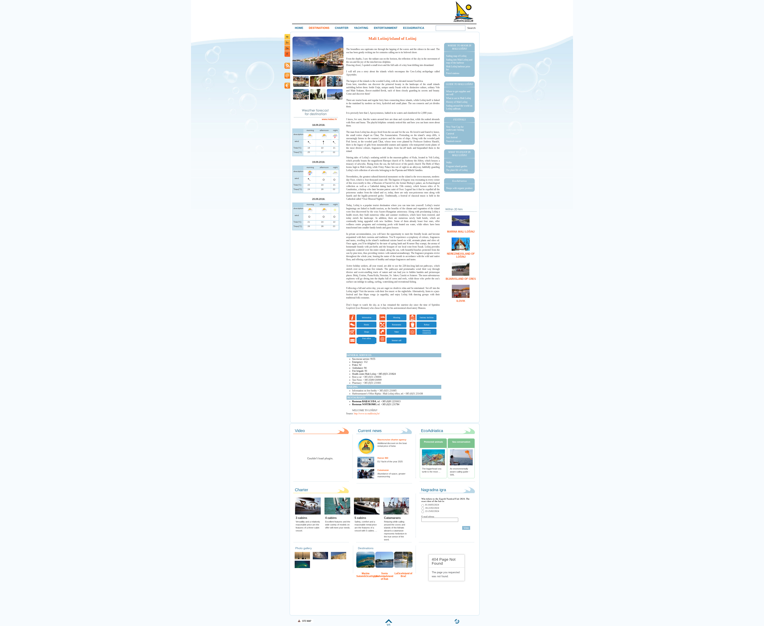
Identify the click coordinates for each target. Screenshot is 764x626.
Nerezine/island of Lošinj (461, 255)
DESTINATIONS (319, 27)
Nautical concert (453, 141)
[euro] (287, 88)
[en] (287, 44)
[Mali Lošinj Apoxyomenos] (318, 99)
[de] (287, 50)
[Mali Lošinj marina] (301, 86)
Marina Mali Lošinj (461, 231)
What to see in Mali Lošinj (458, 98)
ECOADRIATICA (413, 27)
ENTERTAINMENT (386, 27)
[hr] (287, 39)
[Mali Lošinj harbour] (318, 74)
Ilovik (460, 300)
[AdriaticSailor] (320, 559)
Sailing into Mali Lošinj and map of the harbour (459, 61)
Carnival (450, 133)
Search (471, 28)
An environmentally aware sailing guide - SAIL (460, 472)
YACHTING (361, 27)
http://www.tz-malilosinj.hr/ (367, 413)
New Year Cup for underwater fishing (455, 128)
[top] (388, 625)
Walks (449, 162)
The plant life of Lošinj (457, 170)
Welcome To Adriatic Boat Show (463, 11)
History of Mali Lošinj (456, 102)
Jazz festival (451, 137)
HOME (299, 27)
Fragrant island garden (456, 166)
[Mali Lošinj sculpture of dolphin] (335, 99)
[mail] (287, 78)
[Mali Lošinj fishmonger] (335, 86)
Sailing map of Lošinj (456, 56)
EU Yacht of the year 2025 (390, 461)
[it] (287, 56)
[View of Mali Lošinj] (301, 99)
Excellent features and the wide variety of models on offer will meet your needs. (337, 524)
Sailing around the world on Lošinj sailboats (459, 107)
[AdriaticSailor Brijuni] (302, 567)
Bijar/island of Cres (461, 278)
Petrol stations (452, 73)
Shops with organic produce (459, 188)
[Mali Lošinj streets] (318, 86)
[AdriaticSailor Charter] (302, 559)
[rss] (287, 68)
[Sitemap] (305, 622)
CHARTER (341, 27)
